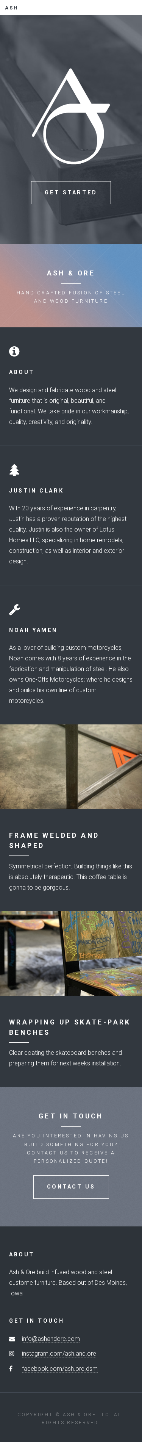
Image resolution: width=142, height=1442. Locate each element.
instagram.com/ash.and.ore (59, 1353)
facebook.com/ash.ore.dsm (60, 1368)
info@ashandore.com (51, 1338)
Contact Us (71, 1187)
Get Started (71, 192)
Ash (12, 8)
